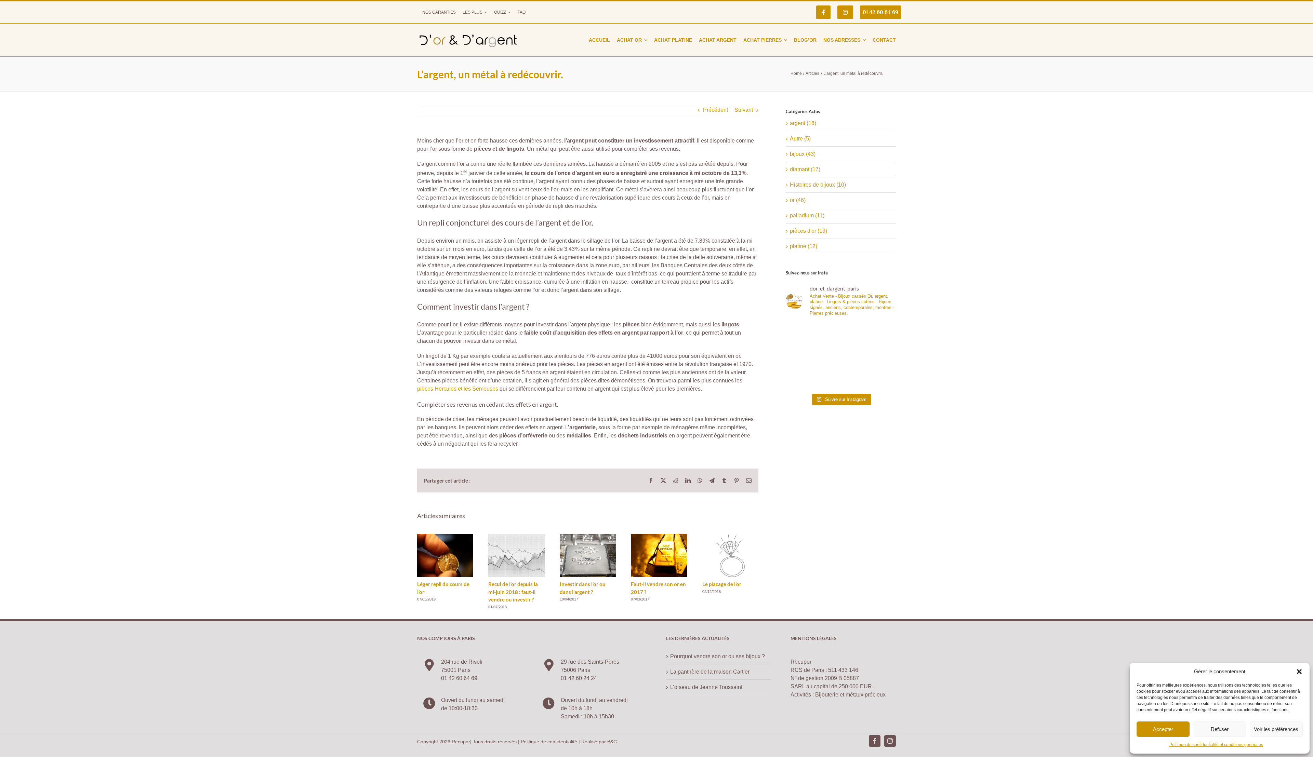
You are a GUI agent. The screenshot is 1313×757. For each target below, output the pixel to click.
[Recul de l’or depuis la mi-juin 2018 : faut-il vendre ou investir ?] (516, 537)
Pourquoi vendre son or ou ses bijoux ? (717, 656)
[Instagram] (890, 741)
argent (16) (803, 123)
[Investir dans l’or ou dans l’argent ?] (588, 537)
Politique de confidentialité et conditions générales (1216, 744)
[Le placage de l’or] (730, 537)
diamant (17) (805, 169)
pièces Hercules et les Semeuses (457, 389)
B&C (612, 741)
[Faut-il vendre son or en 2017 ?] (659, 537)
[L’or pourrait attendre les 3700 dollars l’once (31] (812, 339)
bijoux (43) (802, 154)
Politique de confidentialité (549, 741)
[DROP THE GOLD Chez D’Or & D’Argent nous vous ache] (869, 373)
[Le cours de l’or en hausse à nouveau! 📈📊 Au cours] (812, 373)
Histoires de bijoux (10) (818, 185)
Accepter (1163, 729)
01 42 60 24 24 (579, 678)
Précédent (715, 110)
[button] (1299, 671)
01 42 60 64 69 (459, 678)
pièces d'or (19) (808, 231)
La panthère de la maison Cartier (710, 672)
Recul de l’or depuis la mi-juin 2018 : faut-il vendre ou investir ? (513, 592)
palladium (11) (807, 215)
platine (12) (803, 246)
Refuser (1220, 729)
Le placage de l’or (721, 584)
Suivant (743, 110)
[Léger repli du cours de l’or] (445, 537)
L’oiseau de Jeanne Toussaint (706, 687)
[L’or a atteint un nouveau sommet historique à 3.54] (869, 339)
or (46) (798, 200)
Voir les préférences (1276, 729)
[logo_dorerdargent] (468, 32)
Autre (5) (800, 138)
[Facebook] (874, 741)
